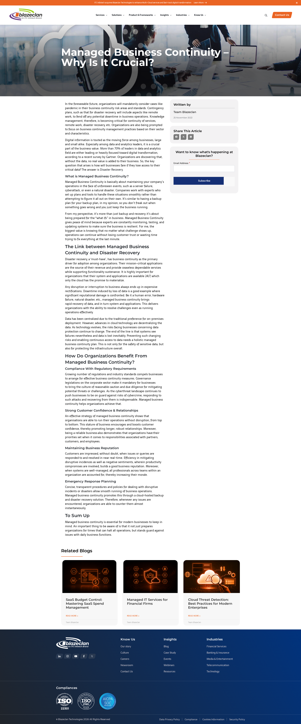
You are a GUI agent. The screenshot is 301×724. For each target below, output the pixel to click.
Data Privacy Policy (169, 719)
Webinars (169, 665)
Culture (125, 652)
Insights (164, 15)
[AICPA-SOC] (107, 701)
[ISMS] (86, 701)
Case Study (170, 652)
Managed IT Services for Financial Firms (147, 601)
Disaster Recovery (111, 169)
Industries (181, 15)
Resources (169, 671)
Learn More (198, 3)
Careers (125, 659)
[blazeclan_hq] (92, 656)
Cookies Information (213, 719)
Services (100, 15)
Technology (213, 671)
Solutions (117, 15)
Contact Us (127, 671)
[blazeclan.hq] (84, 656)
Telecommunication (218, 665)
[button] (176, 137)
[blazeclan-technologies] (59, 656)
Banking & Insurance (218, 652)
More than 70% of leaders (117, 148)
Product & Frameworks (141, 15)
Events (167, 659)
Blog (166, 646)
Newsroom (127, 665)
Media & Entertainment (220, 659)
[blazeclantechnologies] (67, 656)
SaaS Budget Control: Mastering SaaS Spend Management (85, 603)
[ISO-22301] (64, 701)
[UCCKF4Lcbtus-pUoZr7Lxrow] (75, 656)
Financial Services (216, 646)
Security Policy (237, 719)
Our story (126, 646)
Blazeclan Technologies (70, 719)
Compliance (191, 719)
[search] (266, 15)
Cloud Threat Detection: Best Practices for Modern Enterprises (210, 603)
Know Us (198, 15)
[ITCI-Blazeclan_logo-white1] (72, 639)
